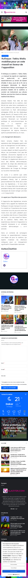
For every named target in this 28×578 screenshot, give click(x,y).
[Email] (4, 265)
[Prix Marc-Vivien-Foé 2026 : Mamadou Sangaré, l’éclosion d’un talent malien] (5, 463)
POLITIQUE (16, 52)
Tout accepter (13, 571)
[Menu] (2, 12)
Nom (2, 363)
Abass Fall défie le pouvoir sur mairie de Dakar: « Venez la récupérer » (20, 308)
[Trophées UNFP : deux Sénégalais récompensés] (5, 519)
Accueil (4, 52)
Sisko (5, 261)
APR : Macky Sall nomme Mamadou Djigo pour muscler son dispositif (6, 307)
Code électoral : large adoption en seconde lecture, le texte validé (7, 327)
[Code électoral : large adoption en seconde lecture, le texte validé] (7, 319)
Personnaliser (13, 564)
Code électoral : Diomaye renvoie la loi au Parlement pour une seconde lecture (21, 328)
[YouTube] (13, 509)
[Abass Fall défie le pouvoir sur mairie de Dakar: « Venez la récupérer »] (21, 300)
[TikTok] (17, 509)
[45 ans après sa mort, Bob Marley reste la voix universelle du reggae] (5, 525)
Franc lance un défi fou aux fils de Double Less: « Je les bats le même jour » (18, 449)
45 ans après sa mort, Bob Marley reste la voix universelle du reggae (17, 525)
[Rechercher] (26, 12)
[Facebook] (11, 509)
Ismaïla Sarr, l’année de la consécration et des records (18, 455)
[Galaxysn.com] (10, 12)
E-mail (3, 369)
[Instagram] (15, 509)
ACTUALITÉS (10, 52)
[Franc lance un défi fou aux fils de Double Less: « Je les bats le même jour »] (5, 449)
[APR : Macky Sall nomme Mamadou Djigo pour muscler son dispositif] (7, 300)
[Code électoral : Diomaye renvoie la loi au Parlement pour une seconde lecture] (21, 320)
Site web (3, 375)
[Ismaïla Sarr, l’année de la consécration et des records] (5, 457)
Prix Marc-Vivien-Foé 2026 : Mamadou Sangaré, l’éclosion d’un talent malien (18, 463)
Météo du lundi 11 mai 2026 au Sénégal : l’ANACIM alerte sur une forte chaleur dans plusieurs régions (19, 471)
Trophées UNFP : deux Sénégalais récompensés (17, 517)
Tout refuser (14, 567)
